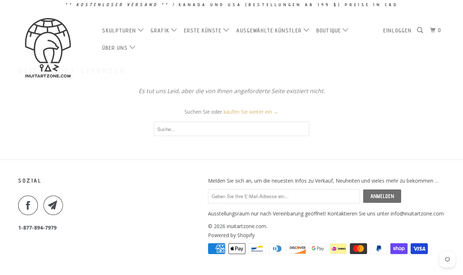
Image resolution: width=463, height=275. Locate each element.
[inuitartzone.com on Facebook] (30, 205)
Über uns (115, 47)
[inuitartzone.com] (55, 48)
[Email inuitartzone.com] (55, 205)
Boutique (329, 30)
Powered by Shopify (231, 235)
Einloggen (397, 30)
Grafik (160, 30)
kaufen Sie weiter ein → (251, 111)
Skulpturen (120, 30)
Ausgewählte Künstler (269, 30)
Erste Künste (203, 30)
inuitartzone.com (246, 226)
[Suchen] (421, 30)
